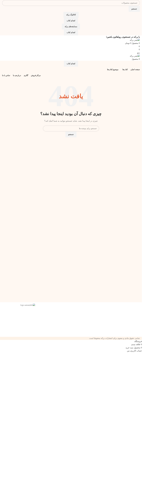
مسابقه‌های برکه (71, 26)
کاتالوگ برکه (71, 15)
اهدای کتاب (71, 21)
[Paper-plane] (100, 307)
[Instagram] (92, 307)
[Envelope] (85, 307)
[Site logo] (135, 40)
